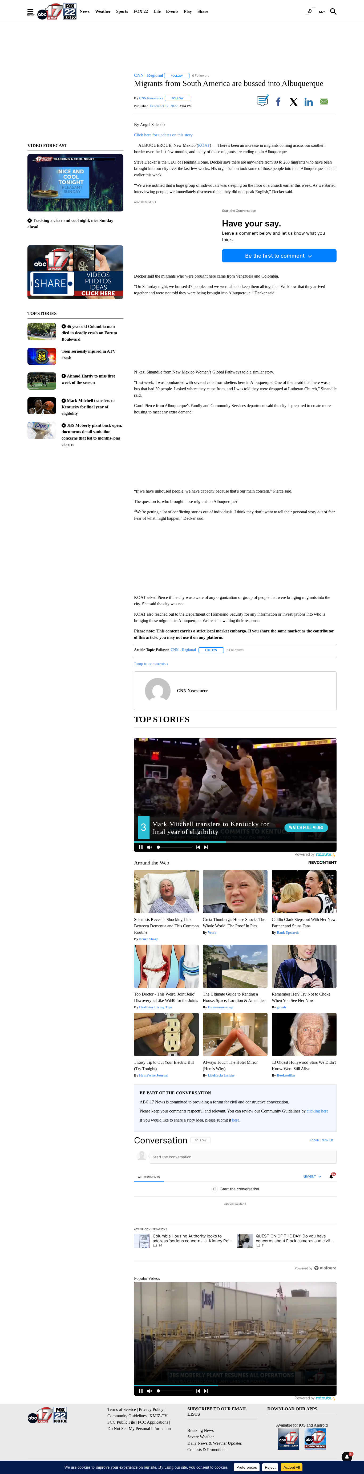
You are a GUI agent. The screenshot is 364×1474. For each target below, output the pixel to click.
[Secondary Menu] (34, 11)
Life (157, 11)
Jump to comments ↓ (151, 663)
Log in (314, 1140)
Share (202, 11)
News (85, 11)
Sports (122, 11)
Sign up (327, 1140)
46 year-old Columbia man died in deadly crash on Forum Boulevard (89, 333)
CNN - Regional (183, 650)
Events (172, 11)
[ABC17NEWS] (57, 11)
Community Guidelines (127, 1416)
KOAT (204, 145)
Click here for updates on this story (163, 135)
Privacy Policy (151, 1409)
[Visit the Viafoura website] (325, 1268)
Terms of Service (121, 1409)
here (235, 1120)
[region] (235, 1204)
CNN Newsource (151, 98)
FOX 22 (141, 11)
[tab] (149, 1176)
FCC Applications (153, 1422)
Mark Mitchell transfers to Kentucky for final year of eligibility (88, 407)
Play (188, 11)
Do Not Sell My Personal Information (139, 1428)
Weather (103, 11)
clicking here (317, 1111)
